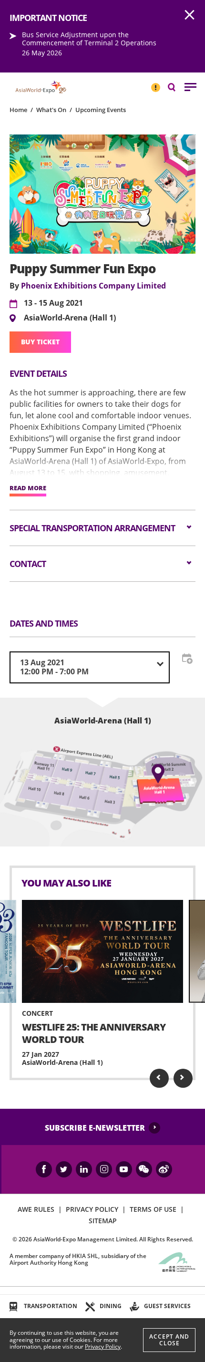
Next (183, 1078)
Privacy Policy (103, 1346)
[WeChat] (144, 1169)
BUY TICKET (40, 341)
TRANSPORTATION (50, 1306)
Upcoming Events (100, 109)
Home (18, 109)
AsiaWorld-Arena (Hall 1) (70, 318)
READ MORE (28, 488)
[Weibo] (164, 1169)
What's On (51, 109)
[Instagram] (104, 1169)
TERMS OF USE (153, 1209)
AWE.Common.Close (189, 15)
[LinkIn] (84, 1169)
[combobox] (90, 667)
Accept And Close (169, 1339)
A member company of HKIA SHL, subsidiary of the (78, 1259)
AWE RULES (36, 1209)
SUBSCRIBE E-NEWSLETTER (95, 1128)
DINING (111, 1306)
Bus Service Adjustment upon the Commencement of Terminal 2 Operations (89, 38)
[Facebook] (44, 1169)
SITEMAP (103, 1220)
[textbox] (89, 667)
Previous (159, 1078)
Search (176, 87)
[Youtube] (124, 1169)
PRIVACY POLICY (92, 1209)
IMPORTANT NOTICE (155, 83)
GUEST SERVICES (167, 1306)
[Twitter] (64, 1169)
